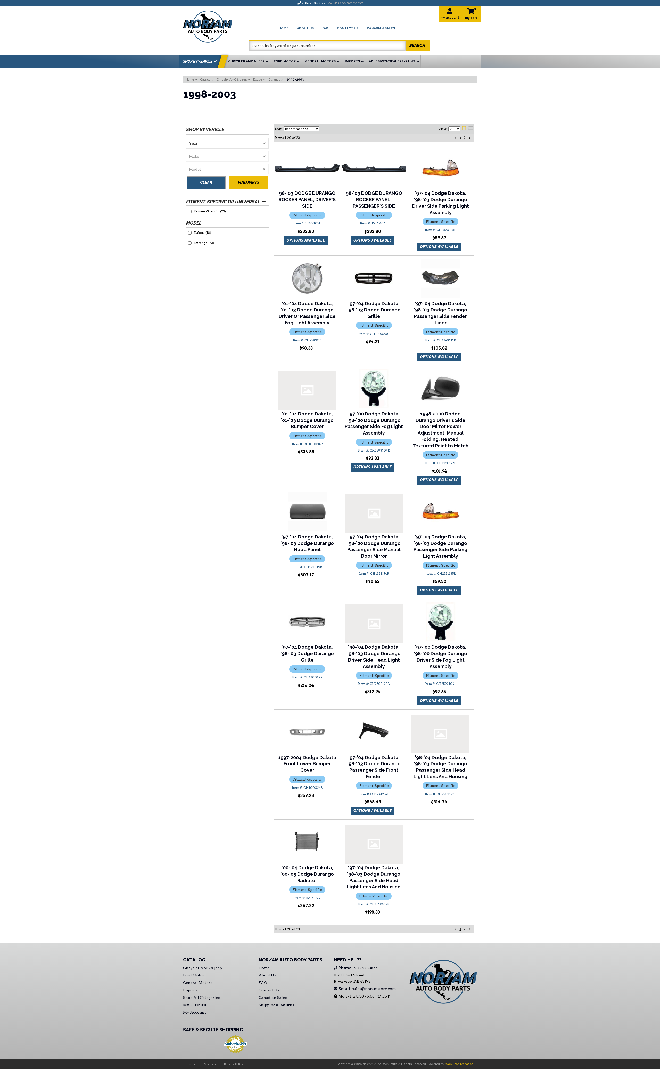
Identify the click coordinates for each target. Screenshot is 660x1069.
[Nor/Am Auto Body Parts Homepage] (216, 26)
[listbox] (227, 143)
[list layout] (470, 129)
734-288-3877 (357, 968)
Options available (306, 240)
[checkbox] (190, 211)
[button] (339, 45)
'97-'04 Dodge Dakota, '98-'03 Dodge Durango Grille (374, 310)
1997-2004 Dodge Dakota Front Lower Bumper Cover (307, 764)
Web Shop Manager (458, 1064)
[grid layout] (463, 129)
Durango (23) (204, 243)
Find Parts (248, 182)
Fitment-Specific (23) (210, 211)
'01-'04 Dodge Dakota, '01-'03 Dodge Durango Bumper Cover (307, 420)
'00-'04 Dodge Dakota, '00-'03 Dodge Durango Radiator (307, 874)
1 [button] (460, 138)
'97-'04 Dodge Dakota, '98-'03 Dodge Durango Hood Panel (307, 543)
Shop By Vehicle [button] (197, 61)
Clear (206, 182)
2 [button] (465, 138)
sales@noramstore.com (366, 989)
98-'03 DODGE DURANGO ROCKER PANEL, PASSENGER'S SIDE (374, 199)
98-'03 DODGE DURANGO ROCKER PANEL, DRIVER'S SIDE (307, 199)
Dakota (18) (202, 233)
